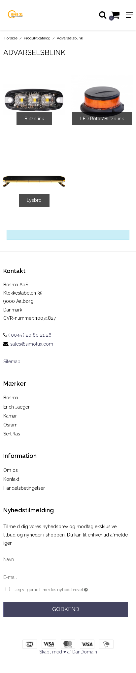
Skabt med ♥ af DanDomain (68, 651)
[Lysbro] (34, 181)
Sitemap (11, 361)
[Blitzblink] (34, 100)
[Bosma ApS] (34, 15)
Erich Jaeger (16, 407)
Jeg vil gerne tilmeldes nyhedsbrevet (60, 588)
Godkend (65, 609)
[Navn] (65, 559)
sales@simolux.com (31, 344)
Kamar (10, 416)
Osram (10, 424)
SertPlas (11, 433)
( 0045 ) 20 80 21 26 (29, 335)
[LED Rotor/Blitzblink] (102, 100)
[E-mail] (65, 577)
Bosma (10, 397)
